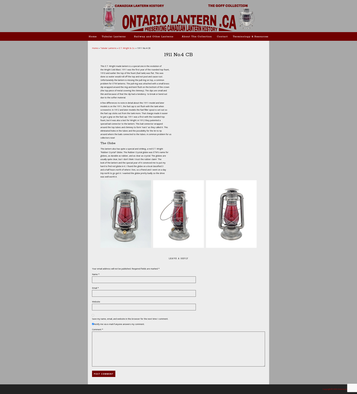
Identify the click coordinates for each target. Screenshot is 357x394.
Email (95, 287)
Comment (97, 329)
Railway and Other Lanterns (153, 36)
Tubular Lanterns (114, 36)
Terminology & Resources (250, 36)
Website (96, 301)
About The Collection (197, 36)
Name (95, 274)
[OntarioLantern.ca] (178, 16)
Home (93, 36)
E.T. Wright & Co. (127, 48)
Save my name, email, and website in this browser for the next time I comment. (130, 318)
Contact (222, 36)
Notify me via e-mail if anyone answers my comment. (119, 324)
